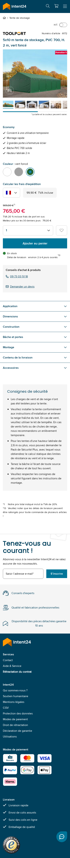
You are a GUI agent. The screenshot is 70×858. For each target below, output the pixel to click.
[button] (56, 6)
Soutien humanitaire (15, 696)
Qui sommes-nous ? (15, 690)
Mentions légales (13, 702)
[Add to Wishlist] (61, 230)
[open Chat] (61, 836)
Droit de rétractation (15, 725)
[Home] (5, 17)
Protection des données (18, 713)
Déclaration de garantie (17, 731)
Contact (8, 660)
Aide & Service (12, 666)
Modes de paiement (15, 719)
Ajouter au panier (35, 243)
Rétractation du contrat (17, 672)
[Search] (48, 6)
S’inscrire (57, 574)
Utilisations (10, 736)
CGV (6, 708)
